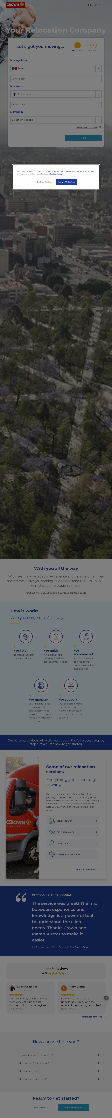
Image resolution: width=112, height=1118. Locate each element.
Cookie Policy (55, 174)
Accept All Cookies (66, 182)
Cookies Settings (44, 182)
